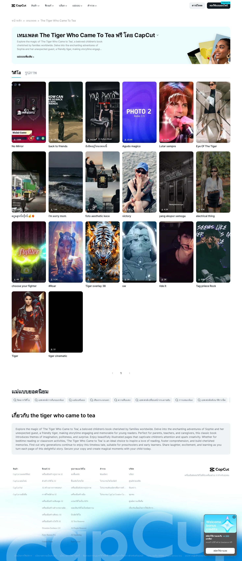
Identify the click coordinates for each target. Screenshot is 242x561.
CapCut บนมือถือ (20, 494)
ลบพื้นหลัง (75, 474)
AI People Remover (78, 528)
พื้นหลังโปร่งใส (77, 481)
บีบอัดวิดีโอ (76, 515)
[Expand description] (157, 35)
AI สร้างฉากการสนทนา (52, 488)
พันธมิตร (103, 474)
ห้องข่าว (132, 488)
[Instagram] (221, 481)
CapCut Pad (17, 488)
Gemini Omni (47, 541)
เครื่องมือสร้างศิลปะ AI (51, 515)
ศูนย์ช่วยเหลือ (135, 481)
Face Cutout (75, 541)
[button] (197, 5)
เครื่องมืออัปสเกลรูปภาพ (81, 488)
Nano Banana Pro (49, 535)
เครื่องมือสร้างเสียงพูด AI (52, 501)
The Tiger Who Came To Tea (58, 20)
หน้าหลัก (17, 20)
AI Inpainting (76, 535)
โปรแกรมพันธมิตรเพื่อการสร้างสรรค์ (113, 488)
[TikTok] (207, 481)
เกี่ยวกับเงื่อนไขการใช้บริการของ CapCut (142, 508)
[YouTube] (214, 481)
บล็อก (131, 474)
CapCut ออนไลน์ (20, 481)
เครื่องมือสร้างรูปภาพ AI (52, 474)
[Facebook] (227, 481)
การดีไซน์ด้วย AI (49, 494)
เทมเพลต (31, 20)
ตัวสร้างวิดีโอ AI (49, 481)
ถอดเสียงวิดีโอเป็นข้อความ (82, 508)
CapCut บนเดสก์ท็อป (21, 474)
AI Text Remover (77, 521)
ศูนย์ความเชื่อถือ (136, 501)
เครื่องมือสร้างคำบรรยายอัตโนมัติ (55, 508)
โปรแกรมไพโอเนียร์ (108, 481)
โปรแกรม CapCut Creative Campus (113, 494)
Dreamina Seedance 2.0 (51, 528)
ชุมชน (131, 494)
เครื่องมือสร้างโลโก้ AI (51, 521)
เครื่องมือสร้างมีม (78, 494)
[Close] (234, 517)
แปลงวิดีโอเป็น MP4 (79, 501)
